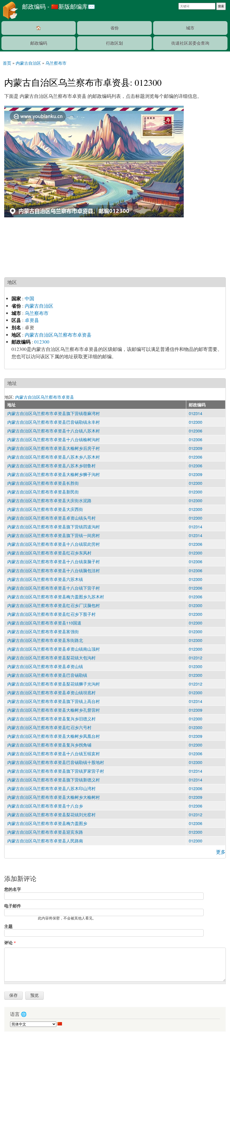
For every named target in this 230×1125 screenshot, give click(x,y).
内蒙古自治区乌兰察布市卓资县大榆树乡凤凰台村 (53, 736)
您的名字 (12, 889)
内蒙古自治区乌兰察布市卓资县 (58, 335)
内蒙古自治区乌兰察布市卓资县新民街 (43, 492)
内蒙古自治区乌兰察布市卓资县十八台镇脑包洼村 (53, 570)
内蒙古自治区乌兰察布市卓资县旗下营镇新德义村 (53, 780)
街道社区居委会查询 (190, 43)
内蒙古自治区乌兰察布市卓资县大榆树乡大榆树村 (53, 797)
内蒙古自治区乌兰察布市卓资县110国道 (44, 623)
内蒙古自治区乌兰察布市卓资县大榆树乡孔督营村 (53, 710)
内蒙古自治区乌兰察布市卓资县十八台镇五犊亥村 (53, 753)
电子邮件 (12, 906)
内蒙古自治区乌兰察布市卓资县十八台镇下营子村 (53, 588)
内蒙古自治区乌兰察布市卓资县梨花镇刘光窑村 (51, 814)
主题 (8, 926)
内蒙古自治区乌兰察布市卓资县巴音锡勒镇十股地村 (55, 762)
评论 (10, 942)
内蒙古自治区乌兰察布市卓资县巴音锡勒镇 (47, 675)
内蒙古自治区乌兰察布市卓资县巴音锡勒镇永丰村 (53, 422)
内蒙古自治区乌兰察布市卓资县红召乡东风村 (49, 553)
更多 (221, 852)
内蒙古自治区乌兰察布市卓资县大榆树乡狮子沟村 (53, 474)
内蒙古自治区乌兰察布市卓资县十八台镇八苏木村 (53, 431)
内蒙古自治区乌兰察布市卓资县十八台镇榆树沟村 (53, 439)
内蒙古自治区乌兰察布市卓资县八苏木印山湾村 (51, 788)
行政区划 (114, 43)
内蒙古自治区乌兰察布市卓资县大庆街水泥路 (49, 500)
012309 (195, 448)
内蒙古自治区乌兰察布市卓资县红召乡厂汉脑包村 (53, 605)
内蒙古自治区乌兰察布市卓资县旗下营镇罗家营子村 (55, 771)
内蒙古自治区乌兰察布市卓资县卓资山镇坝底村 (51, 692)
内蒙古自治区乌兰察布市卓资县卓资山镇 (45, 666)
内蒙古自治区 (39, 306)
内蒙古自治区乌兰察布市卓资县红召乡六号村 (49, 727)
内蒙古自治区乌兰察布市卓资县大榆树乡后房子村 (53, 448)
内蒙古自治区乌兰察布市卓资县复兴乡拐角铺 (49, 745)
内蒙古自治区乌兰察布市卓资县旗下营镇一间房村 (53, 535)
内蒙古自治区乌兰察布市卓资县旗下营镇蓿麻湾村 (53, 413)
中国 (29, 298)
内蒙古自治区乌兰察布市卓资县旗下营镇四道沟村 (53, 526)
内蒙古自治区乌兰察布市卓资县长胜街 (43, 483)
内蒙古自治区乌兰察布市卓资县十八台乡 (45, 806)
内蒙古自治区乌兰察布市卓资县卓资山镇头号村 (51, 518)
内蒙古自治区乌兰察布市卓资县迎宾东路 (45, 832)
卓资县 (32, 320)
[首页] (9, 10)
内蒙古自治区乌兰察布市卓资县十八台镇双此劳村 (53, 544)
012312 (195, 657)
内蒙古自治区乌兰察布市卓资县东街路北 (45, 640)
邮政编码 (38, 43)
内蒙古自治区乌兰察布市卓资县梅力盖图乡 (47, 823)
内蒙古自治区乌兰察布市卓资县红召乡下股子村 (51, 614)
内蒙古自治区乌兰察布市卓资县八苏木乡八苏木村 (53, 457)
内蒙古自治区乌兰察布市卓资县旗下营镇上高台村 (53, 701)
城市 (190, 28)
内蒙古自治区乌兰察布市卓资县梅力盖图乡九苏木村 (55, 596)
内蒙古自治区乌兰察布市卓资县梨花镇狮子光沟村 (53, 684)
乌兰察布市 (37, 313)
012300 (41, 342)
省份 (114, 28)
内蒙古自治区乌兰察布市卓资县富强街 (43, 631)
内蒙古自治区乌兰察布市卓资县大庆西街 (45, 509)
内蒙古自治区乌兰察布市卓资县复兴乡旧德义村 (51, 719)
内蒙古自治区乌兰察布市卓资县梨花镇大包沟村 (51, 657)
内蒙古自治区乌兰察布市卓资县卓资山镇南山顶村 (53, 649)
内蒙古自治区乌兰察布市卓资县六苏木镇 (45, 579)
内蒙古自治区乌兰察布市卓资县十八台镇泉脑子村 (53, 561)
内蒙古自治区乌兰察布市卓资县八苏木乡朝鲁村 (51, 465)
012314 (195, 413)
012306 (195, 431)
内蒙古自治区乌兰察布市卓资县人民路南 (45, 841)
